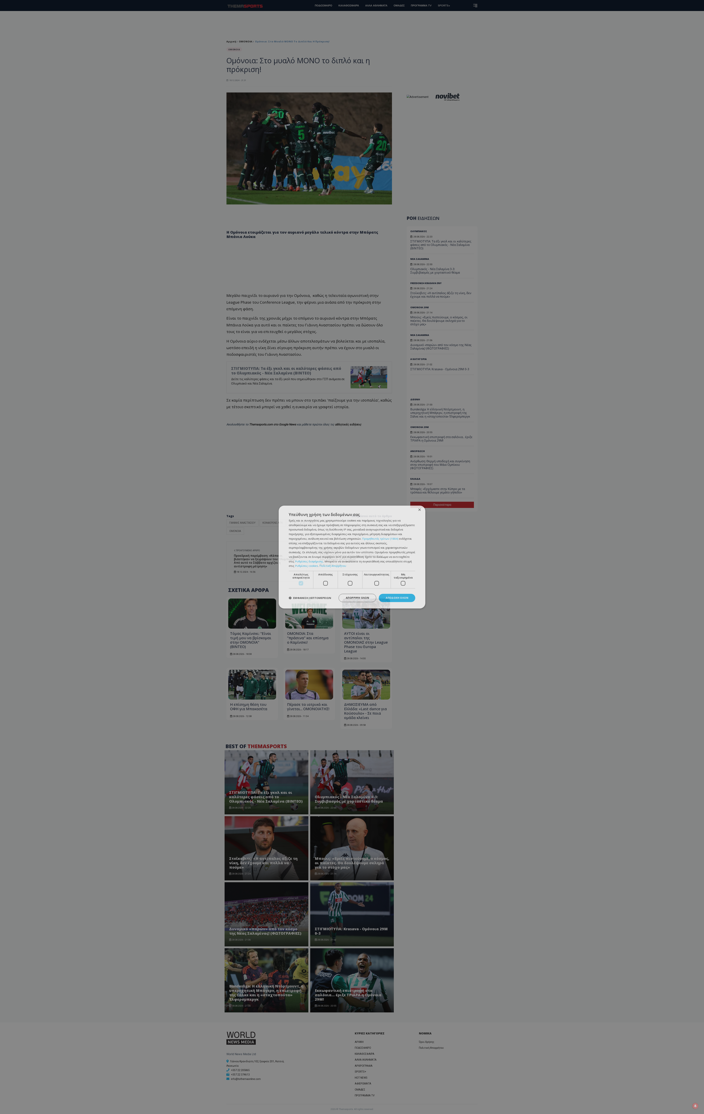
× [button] (419, 509)
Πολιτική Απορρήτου (332, 566)
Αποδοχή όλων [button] (397, 597)
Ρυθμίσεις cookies (306, 566)
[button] (310, 598)
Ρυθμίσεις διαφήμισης (309, 561)
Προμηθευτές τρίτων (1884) (380, 538)
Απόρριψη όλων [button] (357, 597)
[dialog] (352, 557)
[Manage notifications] (695, 1106)
